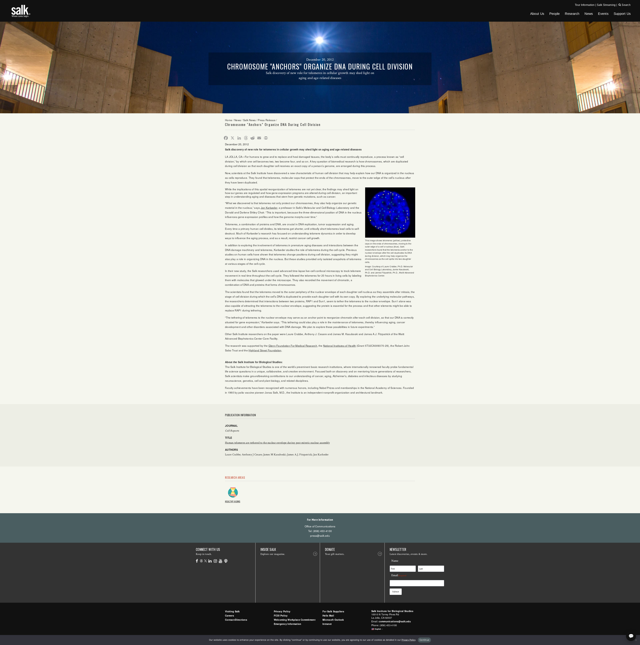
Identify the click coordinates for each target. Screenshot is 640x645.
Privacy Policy (282, 611)
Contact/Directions (236, 619)
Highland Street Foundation (264, 350)
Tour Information (584, 4)
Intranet (327, 624)
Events (603, 13)
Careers (229, 615)
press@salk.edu (320, 535)
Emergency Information (287, 624)
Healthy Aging (232, 501)
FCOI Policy (281, 615)
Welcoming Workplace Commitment (295, 619)
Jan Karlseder (269, 207)
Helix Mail (328, 615)
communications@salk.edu (395, 621)
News (588, 13)
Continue (424, 640)
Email (398, 575)
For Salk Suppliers (333, 611)
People (554, 13)
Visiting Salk (232, 611)
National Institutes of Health (339, 345)
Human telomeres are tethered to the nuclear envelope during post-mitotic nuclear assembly (277, 443)
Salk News (249, 120)
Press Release (267, 120)
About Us (537, 13)
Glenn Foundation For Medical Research (292, 345)
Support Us (622, 13)
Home (228, 120)
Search (625, 4)
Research (572, 13)
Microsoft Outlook (333, 619)
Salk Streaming (606, 4)
